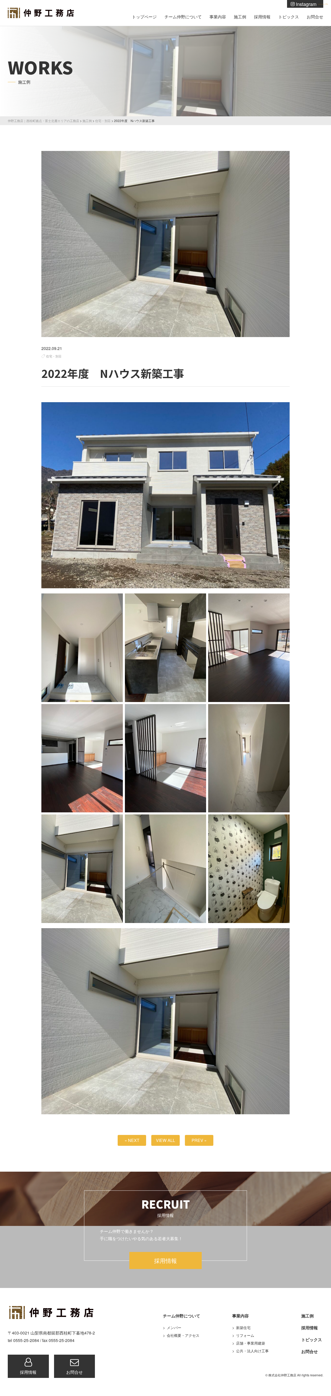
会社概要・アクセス (183, 1335)
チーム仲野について (183, 17)
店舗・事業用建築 (250, 1343)
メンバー (174, 1327)
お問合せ (315, 17)
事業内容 (217, 17)
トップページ (144, 17)
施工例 (240, 17)
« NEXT (132, 1140)
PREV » (199, 1140)
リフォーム (245, 1335)
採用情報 (262, 17)
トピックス (288, 17)
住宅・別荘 (54, 356)
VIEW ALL (165, 1140)
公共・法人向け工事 (252, 1351)
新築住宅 (243, 1327)
